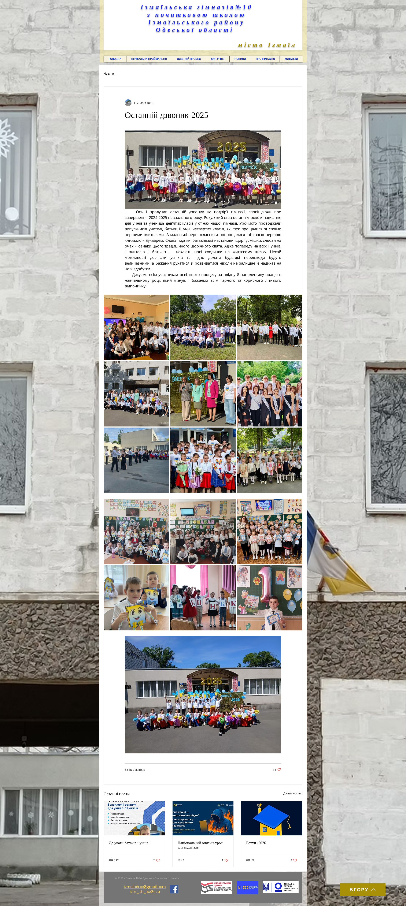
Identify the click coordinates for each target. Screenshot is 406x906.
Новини (109, 73)
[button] (149, 59)
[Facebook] (174, 889)
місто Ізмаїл (267, 44)
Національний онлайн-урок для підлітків (200, 845)
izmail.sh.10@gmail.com (145, 886)
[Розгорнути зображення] (136, 327)
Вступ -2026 (256, 843)
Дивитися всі (292, 793)
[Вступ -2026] (271, 818)
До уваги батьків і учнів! (129, 843)
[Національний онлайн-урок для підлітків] (203, 818)
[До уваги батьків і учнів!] (134, 818)
